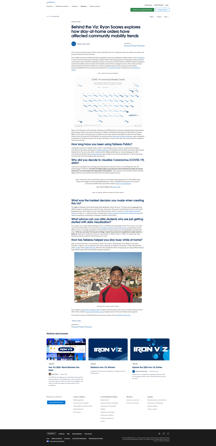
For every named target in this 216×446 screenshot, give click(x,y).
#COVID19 (140, 58)
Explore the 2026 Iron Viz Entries (147, 367)
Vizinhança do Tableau (107, 415)
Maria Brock (123, 228)
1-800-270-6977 (159, 5)
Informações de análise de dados (82, 406)
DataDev (103, 409)
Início (48, 16)
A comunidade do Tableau (109, 397)
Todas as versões (152, 409)
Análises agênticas (78, 400)
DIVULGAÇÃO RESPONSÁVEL (79, 438)
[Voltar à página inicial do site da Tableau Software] (54, 2)
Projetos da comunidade (107, 412)
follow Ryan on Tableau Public (90, 310)
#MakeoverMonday (103, 150)
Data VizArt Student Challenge (122, 136)
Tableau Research (78, 409)
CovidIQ (77, 248)
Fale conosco (148, 5)
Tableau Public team (83, 44)
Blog (51, 16)
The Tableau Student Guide (108, 228)
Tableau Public (56, 16)
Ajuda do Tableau (153, 406)
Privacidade (67, 438)
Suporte (150, 397)
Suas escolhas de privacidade (57, 441)
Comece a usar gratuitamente (142, 10)
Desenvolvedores (77, 433)
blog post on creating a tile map (130, 213)
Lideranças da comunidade (108, 406)
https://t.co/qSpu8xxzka (123, 183)
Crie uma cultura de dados (80, 403)
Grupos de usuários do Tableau (109, 403)
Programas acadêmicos (107, 418)
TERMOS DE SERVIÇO (56, 438)
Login (166, 5)
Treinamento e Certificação (155, 403)
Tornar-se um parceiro (133, 403)
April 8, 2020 (116, 187)
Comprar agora (162, 10)
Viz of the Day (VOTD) (114, 68)
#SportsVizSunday (96, 154)
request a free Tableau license (94, 312)
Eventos (103, 421)
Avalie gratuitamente (56, 402)
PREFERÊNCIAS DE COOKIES (96, 438)
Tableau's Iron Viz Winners (102, 367)
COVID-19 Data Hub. (124, 315)
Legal (48, 438)
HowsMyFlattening (89, 248)
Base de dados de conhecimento (157, 400)
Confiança (61, 433)
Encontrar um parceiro (133, 400)
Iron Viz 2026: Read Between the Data (64, 368)
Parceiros (129, 397)
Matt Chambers (114, 213)
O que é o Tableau (79, 397)
